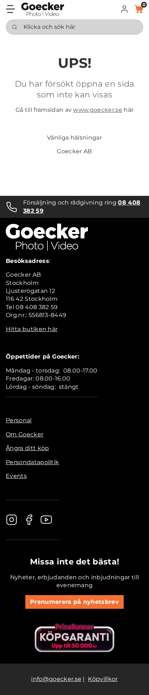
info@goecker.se (56, 679)
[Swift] (42, 9)
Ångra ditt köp (27, 448)
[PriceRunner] (74, 637)
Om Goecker (24, 434)
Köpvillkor (103, 679)
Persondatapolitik (32, 462)
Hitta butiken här (32, 329)
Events (16, 475)
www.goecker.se (97, 109)
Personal (19, 420)
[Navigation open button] (10, 9)
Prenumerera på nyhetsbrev (74, 601)
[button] (124, 9)
